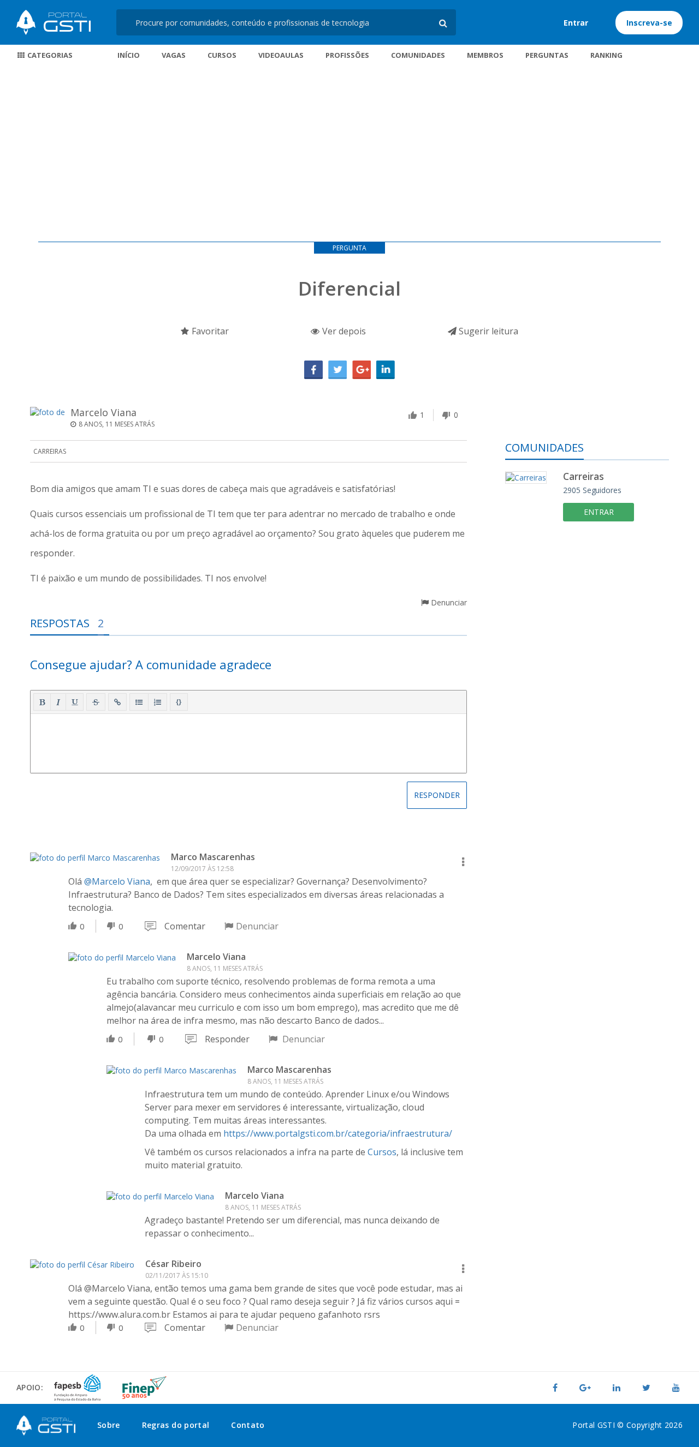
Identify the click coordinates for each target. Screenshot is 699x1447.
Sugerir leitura (487, 331)
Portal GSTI (53, 22)
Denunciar (448, 602)
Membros (485, 55)
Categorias (49, 55)
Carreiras (49, 451)
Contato (247, 1425)
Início (128, 55)
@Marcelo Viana (117, 881)
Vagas (174, 55)
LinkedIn (385, 370)
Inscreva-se (649, 22)
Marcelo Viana (103, 412)
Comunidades (418, 55)
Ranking (606, 55)
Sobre (108, 1425)
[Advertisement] (349, 154)
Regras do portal (176, 1425)
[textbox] (248, 741)
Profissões (347, 55)
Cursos (222, 55)
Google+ (361, 370)
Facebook (313, 370)
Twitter (337, 370)
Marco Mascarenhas (213, 857)
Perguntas (546, 55)
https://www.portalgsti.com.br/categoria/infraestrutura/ (337, 1133)
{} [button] (179, 701)
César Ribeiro (173, 1264)
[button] (42, 702)
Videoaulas (281, 55)
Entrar (576, 22)
